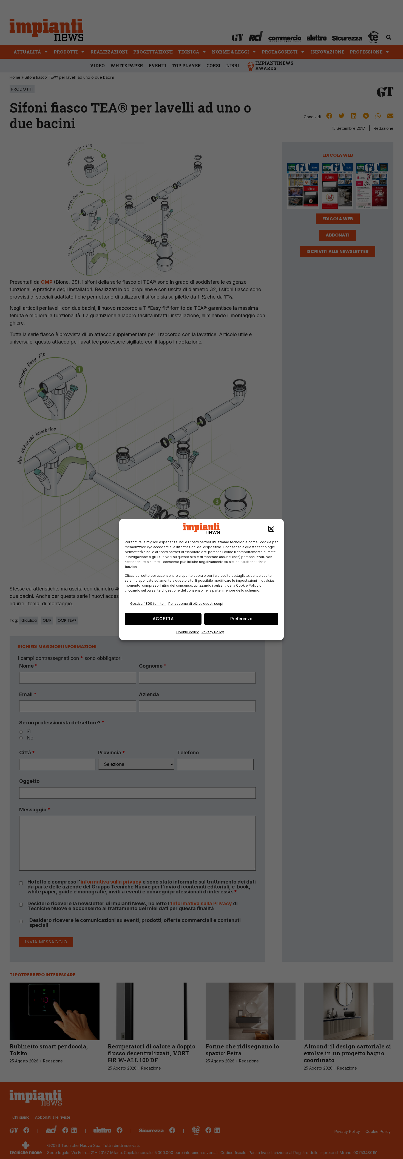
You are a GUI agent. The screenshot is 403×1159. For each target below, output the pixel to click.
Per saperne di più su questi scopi (195, 603)
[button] (271, 528)
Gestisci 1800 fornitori (148, 603)
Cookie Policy (187, 632)
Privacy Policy (213, 632)
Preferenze (241, 618)
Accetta (163, 618)
